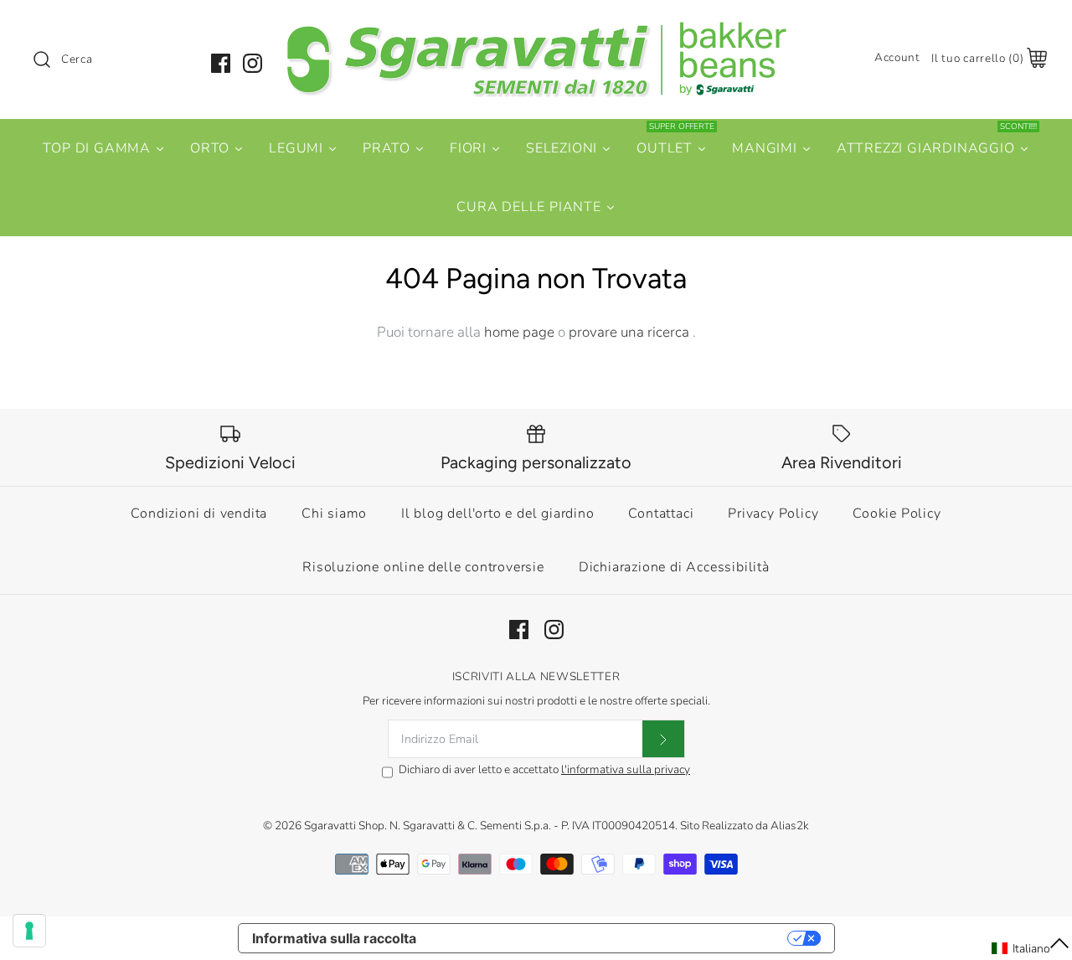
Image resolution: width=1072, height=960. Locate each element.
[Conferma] (663, 738)
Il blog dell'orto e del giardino (498, 513)
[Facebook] (220, 63)
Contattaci (660, 513)
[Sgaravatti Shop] (536, 28)
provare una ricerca (631, 332)
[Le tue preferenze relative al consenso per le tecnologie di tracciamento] (29, 931)
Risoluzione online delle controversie (423, 567)
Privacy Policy (773, 513)
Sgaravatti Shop (344, 826)
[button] (1031, 948)
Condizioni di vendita (199, 513)
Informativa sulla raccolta (334, 938)
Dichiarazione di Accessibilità (674, 567)
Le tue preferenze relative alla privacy (610, 938)
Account (897, 57)
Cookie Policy (897, 513)
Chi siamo (334, 513)
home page (519, 332)
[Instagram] (252, 63)
